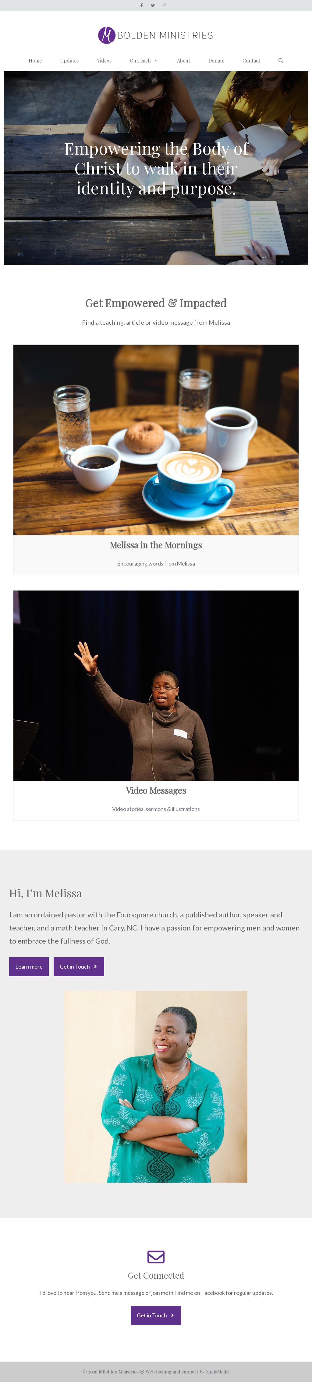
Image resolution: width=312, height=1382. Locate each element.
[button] (280, 60)
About (183, 60)
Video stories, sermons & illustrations (156, 808)
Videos (104, 60)
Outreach (140, 60)
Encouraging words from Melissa (156, 563)
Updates (69, 60)
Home (35, 60)
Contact (251, 60)
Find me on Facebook (200, 1292)
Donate (216, 60)
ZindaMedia (217, 1372)
